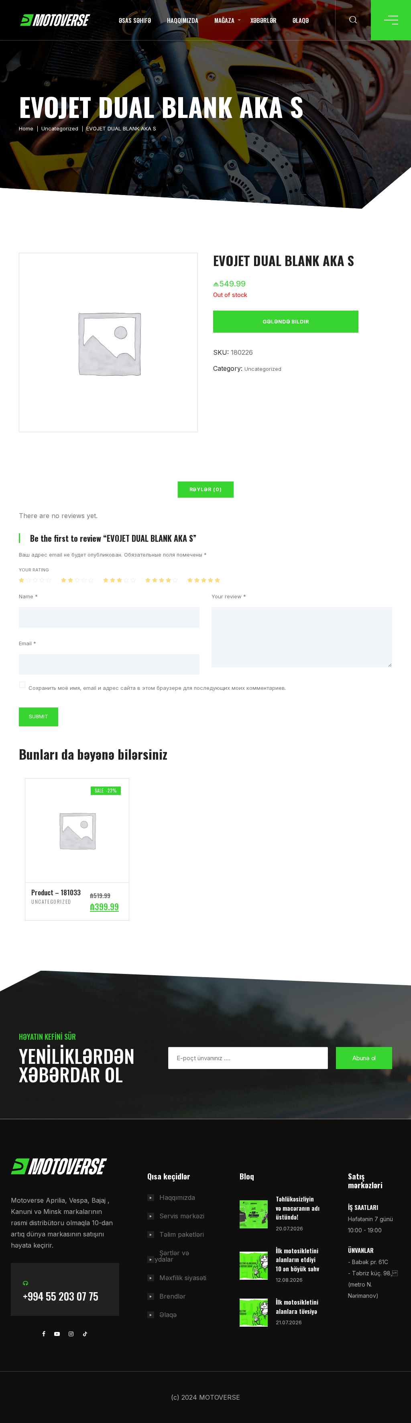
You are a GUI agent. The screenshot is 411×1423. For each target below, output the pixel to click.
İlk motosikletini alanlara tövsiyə (297, 1306)
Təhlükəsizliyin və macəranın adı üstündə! (297, 1207)
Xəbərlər (263, 20)
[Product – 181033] (77, 829)
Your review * (229, 596)
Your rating (34, 570)
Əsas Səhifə (135, 20)
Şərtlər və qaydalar (168, 1256)
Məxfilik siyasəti (182, 1278)
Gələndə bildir (285, 321)
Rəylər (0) (205, 489)
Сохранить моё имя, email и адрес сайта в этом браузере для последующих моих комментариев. (157, 688)
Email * (27, 643)
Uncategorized (59, 128)
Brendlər (172, 1296)
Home (26, 128)
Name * (28, 596)
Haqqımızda (182, 20)
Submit (38, 716)
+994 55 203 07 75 (60, 1296)
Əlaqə (301, 20)
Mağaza (224, 20)
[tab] (205, 490)
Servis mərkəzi (181, 1216)
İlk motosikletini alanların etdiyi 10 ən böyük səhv (297, 1259)
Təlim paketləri (181, 1234)
